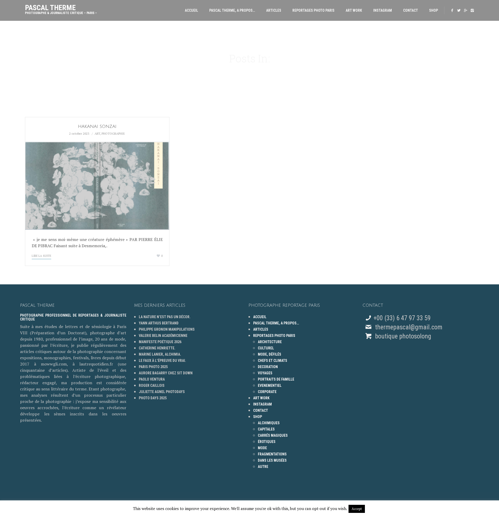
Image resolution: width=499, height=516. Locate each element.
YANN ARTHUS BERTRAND (159, 323)
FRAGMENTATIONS (272, 454)
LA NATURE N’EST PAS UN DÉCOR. (165, 317)
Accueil (191, 10)
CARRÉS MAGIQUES (273, 435)
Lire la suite (41, 256)
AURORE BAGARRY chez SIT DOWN (166, 373)
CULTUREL (266, 348)
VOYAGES (265, 373)
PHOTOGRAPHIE (113, 133)
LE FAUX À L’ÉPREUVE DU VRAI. (162, 360)
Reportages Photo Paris (313, 10)
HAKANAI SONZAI (97, 126)
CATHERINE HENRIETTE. (157, 348)
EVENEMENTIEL (269, 385)
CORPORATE (267, 392)
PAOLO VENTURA (152, 379)
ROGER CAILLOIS (152, 385)
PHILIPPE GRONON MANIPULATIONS (167, 329)
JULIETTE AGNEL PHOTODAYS (162, 392)
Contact (410, 10)
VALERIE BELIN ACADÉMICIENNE (163, 336)
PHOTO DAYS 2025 (153, 398)
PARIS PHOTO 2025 (153, 367)
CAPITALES (266, 429)
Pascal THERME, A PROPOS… (232, 10)
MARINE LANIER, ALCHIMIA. (160, 354)
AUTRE (263, 467)
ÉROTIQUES (266, 442)
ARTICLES (273, 10)
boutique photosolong (402, 336)
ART (97, 133)
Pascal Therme (61, 8)
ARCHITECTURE (270, 342)
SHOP (433, 10)
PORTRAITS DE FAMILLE (276, 379)
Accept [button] (357, 508)
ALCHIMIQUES (269, 423)
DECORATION (268, 367)
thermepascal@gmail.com (408, 327)
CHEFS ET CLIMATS (272, 360)
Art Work (354, 10)
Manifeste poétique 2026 (160, 342)
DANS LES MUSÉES (272, 460)
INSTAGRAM (382, 10)
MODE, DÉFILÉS (269, 354)
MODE (262, 448)
